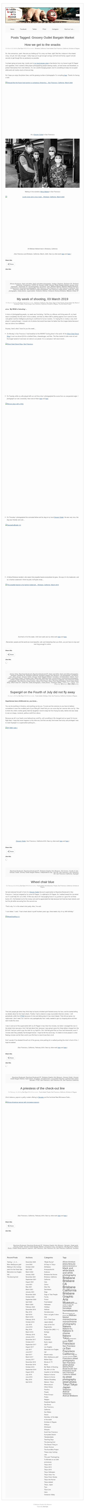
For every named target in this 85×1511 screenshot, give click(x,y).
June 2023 (29, 1264)
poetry (65, 1341)
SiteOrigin (45, 1506)
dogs (70, 1305)
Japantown (14, 286)
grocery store (74, 285)
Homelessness (48, 886)
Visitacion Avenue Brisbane (57, 291)
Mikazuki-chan (46, 678)
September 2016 (31, 1369)
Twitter (34, 29)
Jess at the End (49, 1324)
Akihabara (47, 1267)
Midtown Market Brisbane (70, 286)
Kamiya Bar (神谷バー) (51, 1329)
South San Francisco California (69, 1372)
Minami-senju (48, 1354)
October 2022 (30, 1267)
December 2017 (31, 1339)
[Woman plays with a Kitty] (42, 458)
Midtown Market (56, 286)
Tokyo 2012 (48, 1464)
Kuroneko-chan (29, 678)
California (47, 1279)
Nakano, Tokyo (49, 1382)
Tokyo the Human (49, 1479)
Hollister (46, 1309)
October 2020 (30, 1297)
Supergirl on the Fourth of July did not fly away (42, 692)
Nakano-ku (67, 1328)
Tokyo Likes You (49, 1475)
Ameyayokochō (49, 1269)
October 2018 (30, 1322)
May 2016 (29, 1379)
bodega (54, 284)
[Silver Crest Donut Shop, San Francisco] (42, 367)
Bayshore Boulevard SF (40, 674)
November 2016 (31, 1364)
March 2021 (29, 1289)
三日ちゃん (66, 682)
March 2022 (29, 1272)
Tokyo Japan (70, 1385)
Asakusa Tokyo (71, 1263)
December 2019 (31, 1309)
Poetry (46, 1397)
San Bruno (47, 1404)
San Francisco (41, 288)
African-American (15, 284)
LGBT (46, 1344)
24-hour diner (14, 674)
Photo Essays (28, 304)
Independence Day (46, 872)
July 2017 (29, 1349)
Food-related (49, 48)
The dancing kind (12, 1277)
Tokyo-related (48, 1482)
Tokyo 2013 (48, 1467)
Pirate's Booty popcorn (20, 1248)
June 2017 (29, 1352)
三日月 (72, 682)
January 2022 (30, 1274)
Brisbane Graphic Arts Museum (49, 675)
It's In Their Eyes (49, 1319)
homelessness (64, 677)
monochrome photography (27, 288)
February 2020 (30, 1307)
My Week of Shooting (51, 1367)
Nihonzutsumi (48, 1384)
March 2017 (29, 1357)
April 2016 (29, 1382)
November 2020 (31, 1294)
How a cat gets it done (51, 1314)
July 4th (55, 872)
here (65, 75)
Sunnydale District (50, 1434)
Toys (45, 1487)
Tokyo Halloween (49, 1472)
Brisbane (60, 284)
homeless (56, 677)
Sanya (46, 1414)
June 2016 (29, 1377)
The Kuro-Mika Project (65, 304)
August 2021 (30, 1282)
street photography (35, 682)
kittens (72, 677)
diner (14, 677)
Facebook (23, 29)
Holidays (45, 696)
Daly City (47, 1287)
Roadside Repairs (49, 1402)
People (21, 304)
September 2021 (31, 1279)
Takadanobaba (48, 1437)
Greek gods (74, 1245)
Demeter (41, 1097)
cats (10, 677)
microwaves (59, 1247)
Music (46, 1364)
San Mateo (47, 1412)
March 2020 (29, 1304)
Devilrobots (47, 1289)
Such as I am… (70, 29)
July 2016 (29, 1374)
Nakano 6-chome (49, 1377)
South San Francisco (51, 1432)
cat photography (65, 675)
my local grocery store (41, 63)
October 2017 (30, 1342)
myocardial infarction (57, 1079)
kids (48, 286)
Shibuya (46, 1424)
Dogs (50, 303)
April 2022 (29, 1269)
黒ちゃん (64, 684)
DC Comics (64, 871)
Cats (47, 303)
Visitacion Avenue (41, 291)
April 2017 (29, 1354)
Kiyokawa (47, 1337)
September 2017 (31, 1344)
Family (46, 1297)
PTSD (22, 1016)
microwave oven (49, 1247)
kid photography (34, 286)
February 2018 (30, 1334)
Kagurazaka (48, 1327)
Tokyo (66, 1384)
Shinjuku (47, 1429)
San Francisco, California (61, 48)
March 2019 (29, 1317)
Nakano (67, 1326)
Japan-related (48, 1322)
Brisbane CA (68, 284)
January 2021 (30, 1292)
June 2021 (29, 1284)
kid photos (43, 286)
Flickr (44, 29)
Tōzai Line (47, 1489)
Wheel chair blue (42, 882)
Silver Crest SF (16, 682)
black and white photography (42, 284)
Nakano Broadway (50, 1379)
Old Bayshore (68, 1247)
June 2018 (29, 1327)
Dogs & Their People (58, 303)
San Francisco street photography (37, 289)
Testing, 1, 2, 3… (12, 1262)
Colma (46, 1284)
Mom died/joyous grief (14, 1264)
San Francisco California (67, 288)
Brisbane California (32, 675)
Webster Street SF (72, 291)
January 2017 (30, 1359)
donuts (19, 677)
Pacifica (46, 1389)
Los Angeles (48, 1347)
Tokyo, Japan (48, 1485)
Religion (46, 1399)
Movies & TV (48, 1362)
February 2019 (30, 1319)
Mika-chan (38, 678)
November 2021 (31, 1277)
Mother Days (48, 1359)
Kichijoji (46, 1332)
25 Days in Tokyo (49, 1264)
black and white (27, 284)
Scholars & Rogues (74, 48)
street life (71, 289)
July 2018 (29, 1324)
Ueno (45, 1492)
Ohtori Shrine (48, 1387)
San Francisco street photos (58, 289)
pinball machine (20, 680)
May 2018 (29, 1329)
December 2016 (31, 1362)
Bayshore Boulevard (25, 674)
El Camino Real (68, 1305)
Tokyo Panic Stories (50, 1477)
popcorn (30, 1248)
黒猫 (69, 684)
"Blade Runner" (49, 1262)
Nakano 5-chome (49, 1374)
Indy (45, 1317)
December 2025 (31, 1262)
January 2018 (30, 1337)
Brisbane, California (40, 48)
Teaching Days (49, 1439)
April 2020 (29, 1302)
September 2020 (31, 1299)
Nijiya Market (45, 192)
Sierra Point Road (42, 681)
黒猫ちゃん (74, 684)
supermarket (31, 291)
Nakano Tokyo (67, 1337)
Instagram (55, 29)
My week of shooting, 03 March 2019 (42, 299)
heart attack (29, 1079)
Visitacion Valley (56, 682)
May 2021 (29, 1287)
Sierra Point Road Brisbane (57, 681)
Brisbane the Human (50, 1274)
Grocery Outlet (38, 134)
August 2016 (30, 1372)
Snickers (75, 1248)
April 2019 (29, 1314)
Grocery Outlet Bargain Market (59, 285)
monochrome (14, 288)
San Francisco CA (53, 288)
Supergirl (75, 874)
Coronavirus (27, 285)
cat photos (74, 675)
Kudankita (47, 1339)
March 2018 (29, 1332)
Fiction (46, 1299)
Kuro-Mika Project (17, 678)
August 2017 (30, 1347)
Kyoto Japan (48, 1342)
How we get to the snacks (42, 44)
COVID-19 (35, 285)
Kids (49, 696)
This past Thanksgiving (51, 1457)
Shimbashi (47, 1427)
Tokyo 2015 (48, 1469)
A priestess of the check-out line (42, 1088)
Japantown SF (23, 286)
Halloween (47, 1304)
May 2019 (29, 1312)
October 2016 (30, 1367)
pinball (12, 680)
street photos (22, 291)
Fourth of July (73, 871)
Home (12, 29)
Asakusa (47, 1272)
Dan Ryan (20, 48)
